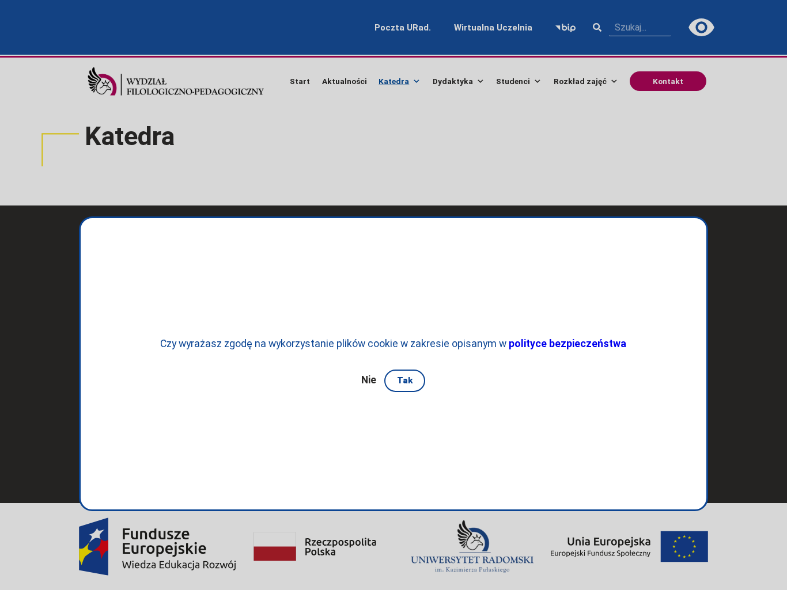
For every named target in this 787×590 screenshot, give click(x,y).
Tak (405, 380)
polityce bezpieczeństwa (567, 343)
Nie (368, 380)
